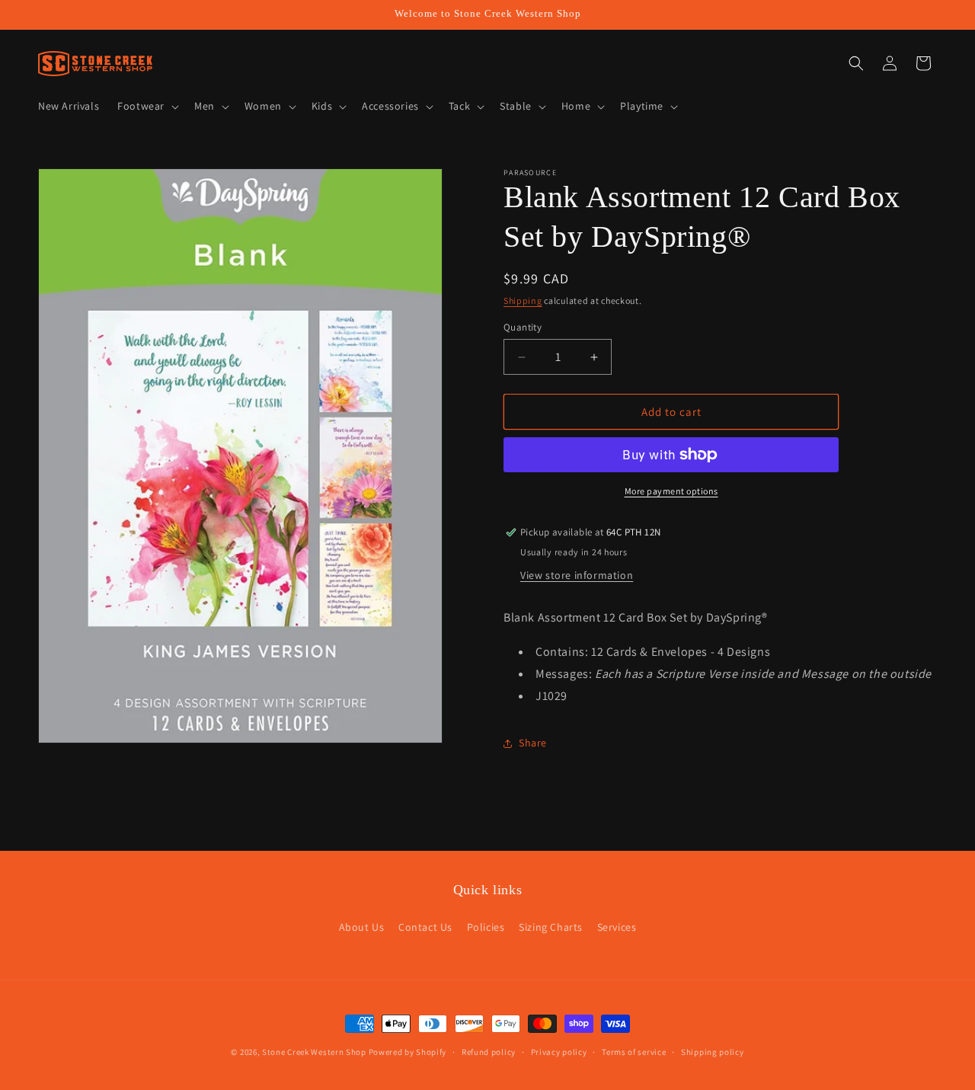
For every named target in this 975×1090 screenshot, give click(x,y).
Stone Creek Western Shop (314, 1052)
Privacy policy (559, 1051)
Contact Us (425, 927)
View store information (576, 575)
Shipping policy (712, 1051)
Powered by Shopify (408, 1052)
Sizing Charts (551, 927)
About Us (362, 927)
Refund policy (489, 1051)
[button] (146, 106)
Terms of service (634, 1051)
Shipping (522, 300)
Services (617, 927)
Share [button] (533, 743)
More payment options (671, 491)
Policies (486, 927)
